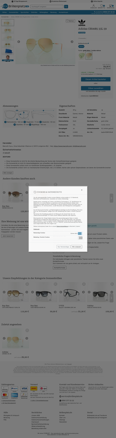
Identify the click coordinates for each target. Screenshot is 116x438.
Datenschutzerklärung (62, 226)
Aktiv (80, 233)
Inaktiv (80, 238)
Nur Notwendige (63, 247)
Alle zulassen (76, 247)
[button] (80, 233)
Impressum (36, 229)
